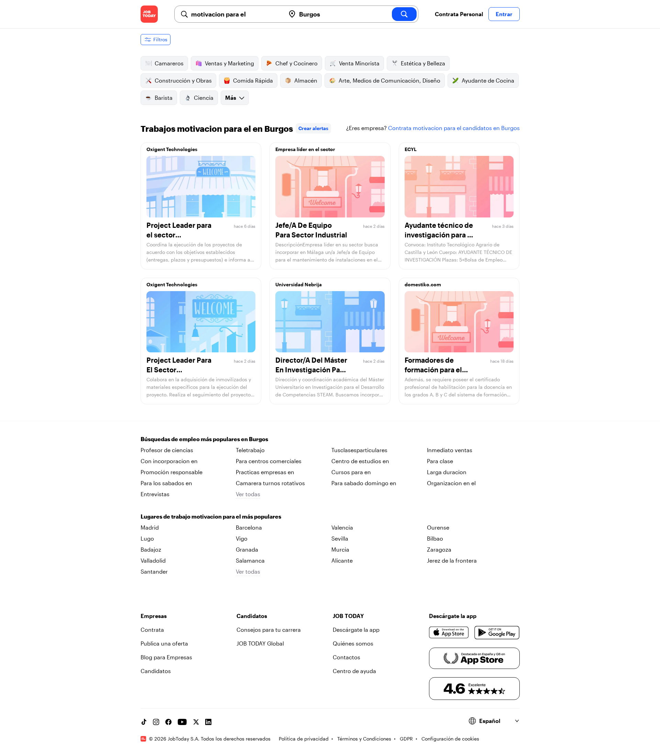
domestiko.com (423, 284)
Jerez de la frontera (452, 560)
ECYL (411, 149)
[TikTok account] (144, 722)
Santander (154, 571)
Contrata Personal (459, 14)
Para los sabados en (166, 483)
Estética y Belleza (423, 63)
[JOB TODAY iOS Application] (449, 632)
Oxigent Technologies (171, 149)
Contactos (346, 657)
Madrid (150, 527)
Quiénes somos (353, 643)
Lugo (147, 538)
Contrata (152, 629)
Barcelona (249, 527)
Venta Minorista (359, 63)
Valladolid (153, 560)
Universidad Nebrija (298, 284)
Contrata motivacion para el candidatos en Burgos (454, 128)
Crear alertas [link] (313, 128)
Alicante (342, 560)
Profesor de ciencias (167, 450)
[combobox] (235, 14)
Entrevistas (155, 494)
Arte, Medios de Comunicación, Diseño (389, 80)
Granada (247, 549)
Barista (164, 97)
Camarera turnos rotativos (270, 483)
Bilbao (435, 538)
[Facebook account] (168, 722)
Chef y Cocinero (296, 63)
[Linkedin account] (208, 722)
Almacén (305, 80)
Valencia (342, 527)
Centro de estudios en (360, 461)
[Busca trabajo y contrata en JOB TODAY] (149, 14)
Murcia (340, 549)
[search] (404, 14)
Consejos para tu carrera (268, 629)
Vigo (242, 538)
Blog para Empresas (166, 657)
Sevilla (339, 538)
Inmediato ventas (449, 450)
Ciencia (203, 97)
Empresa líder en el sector (305, 149)
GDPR (406, 739)
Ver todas (248, 494)
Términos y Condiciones (364, 739)
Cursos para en (351, 472)
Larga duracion (446, 472)
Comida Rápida (253, 80)
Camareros (169, 63)
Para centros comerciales (268, 461)
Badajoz (151, 549)
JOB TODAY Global (260, 643)
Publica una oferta (164, 643)
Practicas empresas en (265, 472)
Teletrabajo (250, 450)
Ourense (438, 527)
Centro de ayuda (354, 671)
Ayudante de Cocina (488, 80)
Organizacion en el (451, 483)
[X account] (196, 722)
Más (230, 97)
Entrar (504, 14)
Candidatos (156, 671)
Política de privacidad (304, 739)
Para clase (440, 461)
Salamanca (250, 560)
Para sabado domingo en (363, 483)
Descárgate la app (356, 629)
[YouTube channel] (182, 722)
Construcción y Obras (183, 80)
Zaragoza (439, 549)
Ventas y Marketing (229, 63)
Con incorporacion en (169, 461)
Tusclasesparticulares (359, 450)
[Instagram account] (156, 722)
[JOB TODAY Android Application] (496, 632)
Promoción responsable (171, 472)
